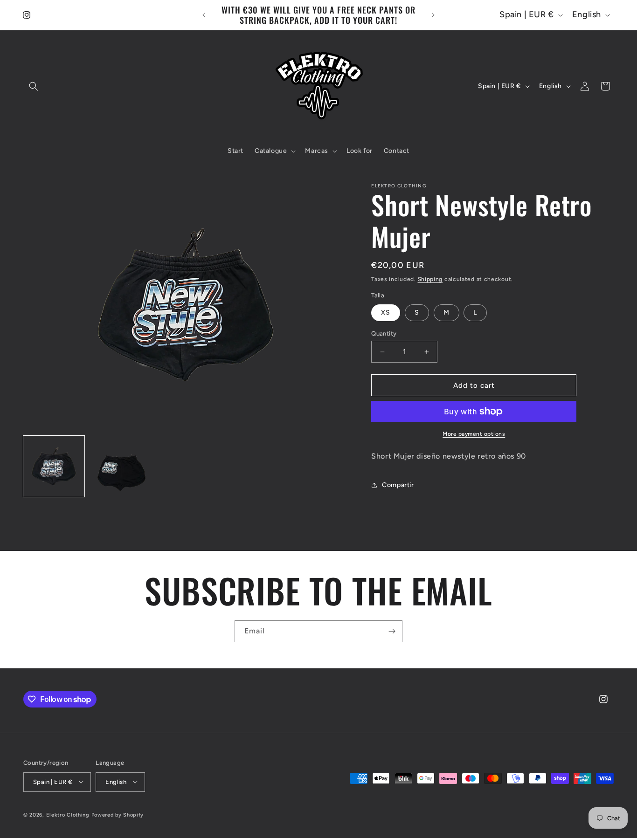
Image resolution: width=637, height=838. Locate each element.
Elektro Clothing (68, 814)
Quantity (383, 333)
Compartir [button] (398, 485)
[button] (33, 86)
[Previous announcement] (204, 15)
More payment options (474, 434)
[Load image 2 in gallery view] (119, 466)
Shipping (430, 279)
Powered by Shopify (117, 814)
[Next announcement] (433, 15)
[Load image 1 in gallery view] (53, 466)
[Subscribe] (391, 631)
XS (385, 312)
